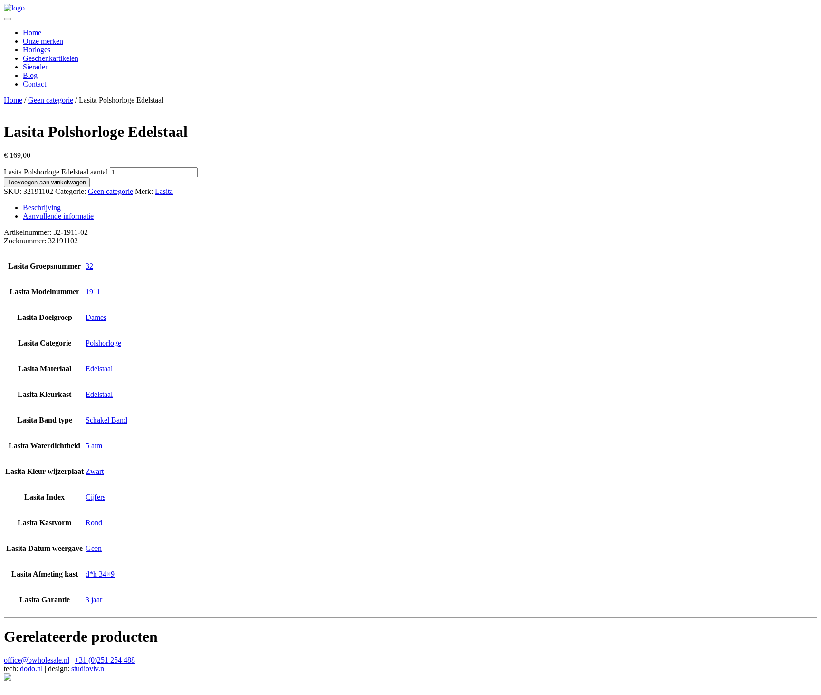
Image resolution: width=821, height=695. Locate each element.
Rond (94, 523)
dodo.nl (31, 669)
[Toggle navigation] (7, 19)
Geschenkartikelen (50, 58)
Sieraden (36, 67)
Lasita (164, 191)
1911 (93, 292)
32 (89, 266)
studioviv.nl (88, 669)
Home (32, 33)
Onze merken (43, 41)
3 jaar (94, 600)
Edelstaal (99, 369)
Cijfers (95, 497)
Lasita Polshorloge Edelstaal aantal (56, 172)
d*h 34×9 (100, 574)
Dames (96, 317)
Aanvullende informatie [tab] (58, 216)
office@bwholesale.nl (36, 660)
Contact (34, 84)
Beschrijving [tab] (42, 207)
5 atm (94, 446)
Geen (94, 548)
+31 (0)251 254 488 (105, 660)
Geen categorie (50, 100)
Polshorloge (103, 343)
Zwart (95, 471)
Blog (30, 75)
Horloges (36, 50)
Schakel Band (106, 420)
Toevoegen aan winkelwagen (47, 182)
